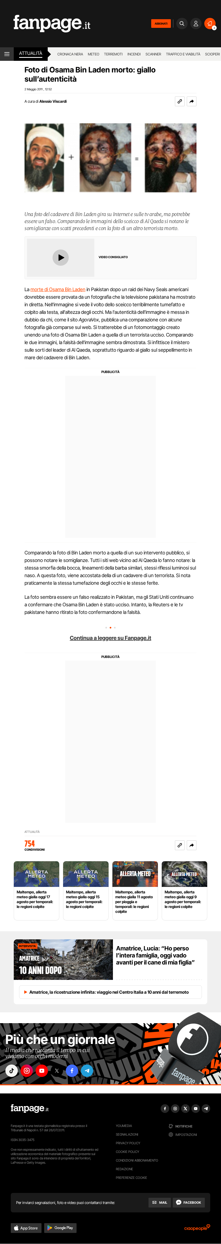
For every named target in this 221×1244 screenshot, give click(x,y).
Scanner (153, 54)
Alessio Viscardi (53, 101)
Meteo (93, 54)
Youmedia (124, 1126)
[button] (191, 101)
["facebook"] (72, 1071)
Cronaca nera (70, 54)
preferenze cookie (131, 1178)
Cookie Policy (127, 1152)
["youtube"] (42, 1071)
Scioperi (212, 54)
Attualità (30, 53)
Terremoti (113, 54)
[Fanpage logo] (45, 23)
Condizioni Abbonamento (137, 1160)
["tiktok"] (11, 1071)
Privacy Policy (128, 1143)
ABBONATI (161, 23)
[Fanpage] (30, 1108)
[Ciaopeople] (197, 1229)
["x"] (57, 1071)
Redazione (124, 1169)
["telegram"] (87, 1071)
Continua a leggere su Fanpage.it (110, 638)
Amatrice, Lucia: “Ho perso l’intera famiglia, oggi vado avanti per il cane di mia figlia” (155, 955)
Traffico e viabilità (183, 54)
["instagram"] (26, 1071)
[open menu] (7, 54)
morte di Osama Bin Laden (57, 289)
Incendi (134, 54)
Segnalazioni (127, 1134)
